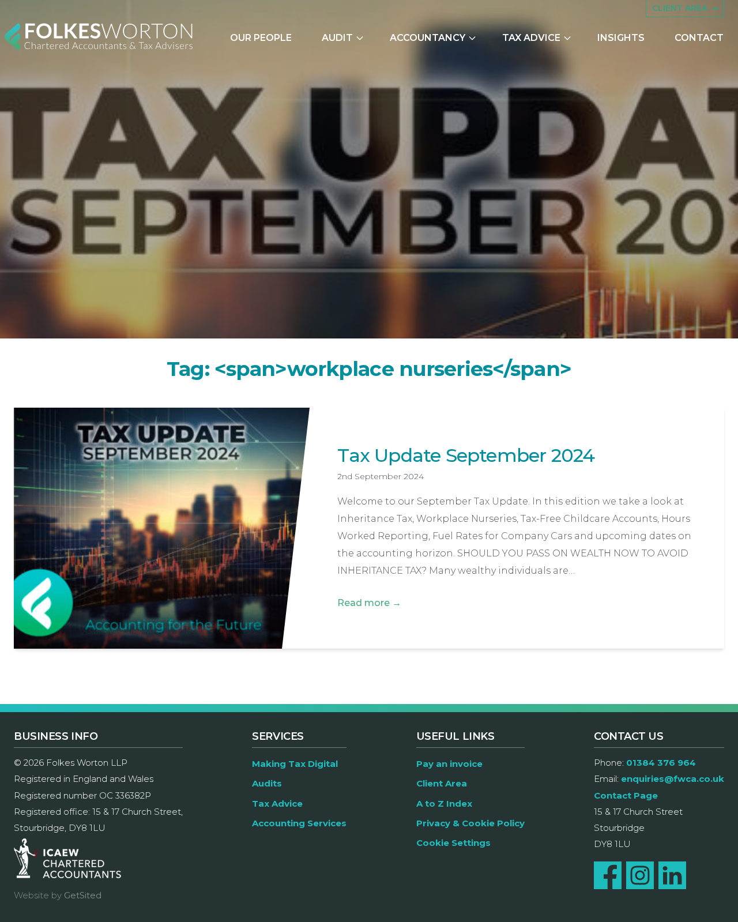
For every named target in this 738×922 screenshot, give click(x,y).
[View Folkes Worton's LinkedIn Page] (672, 875)
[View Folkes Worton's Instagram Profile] (640, 875)
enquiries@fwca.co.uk (672, 778)
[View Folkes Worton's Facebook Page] (608, 875)
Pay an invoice (449, 763)
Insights (621, 37)
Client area (679, 8)
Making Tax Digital (295, 763)
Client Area (441, 783)
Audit (337, 37)
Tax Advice (531, 37)
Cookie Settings (453, 842)
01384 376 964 (661, 762)
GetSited (82, 895)
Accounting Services (299, 823)
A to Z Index (444, 803)
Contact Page (626, 795)
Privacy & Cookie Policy (470, 823)
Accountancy (427, 37)
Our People (261, 37)
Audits (267, 783)
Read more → (369, 602)
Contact (699, 37)
